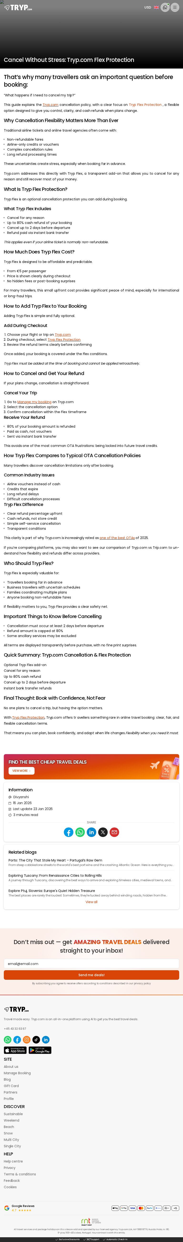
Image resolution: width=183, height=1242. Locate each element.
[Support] (165, 7)
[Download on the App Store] (15, 1050)
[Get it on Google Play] (40, 1050)
